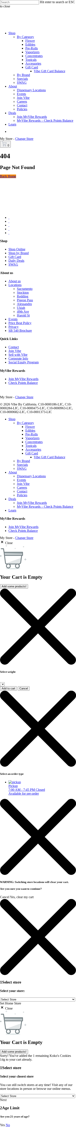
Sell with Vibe (17, 354)
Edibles (30, 430)
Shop (11, 419)
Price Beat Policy (19, 323)
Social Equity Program (23, 362)
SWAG (13, 264)
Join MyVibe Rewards (23, 379)
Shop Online (16, 249)
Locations (15, 285)
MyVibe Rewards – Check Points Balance (45, 506)
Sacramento (25, 289)
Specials (22, 465)
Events (13, 319)
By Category (25, 423)
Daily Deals (16, 260)
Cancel (23, 688)
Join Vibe (14, 351)
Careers (22, 487)
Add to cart (8, 688)
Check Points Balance (23, 383)
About (12, 472)
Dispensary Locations (31, 476)
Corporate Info (18, 358)
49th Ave (23, 311)
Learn (12, 510)
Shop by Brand (18, 253)
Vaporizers (32, 438)
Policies (22, 495)
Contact (13, 347)
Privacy (13, 327)
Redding (22, 296)
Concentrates (34, 442)
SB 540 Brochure (20, 330)
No (8, 1125)
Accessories (33, 449)
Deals (12, 499)
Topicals (31, 446)
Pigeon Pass (25, 300)
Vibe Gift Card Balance (49, 457)
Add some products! (14, 586)
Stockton (23, 292)
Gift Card (14, 257)
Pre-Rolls (31, 434)
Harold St (23, 315)
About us (14, 281)
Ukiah (21, 308)
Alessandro (24, 304)
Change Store (24, 139)
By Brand (23, 461)
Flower (30, 426)
